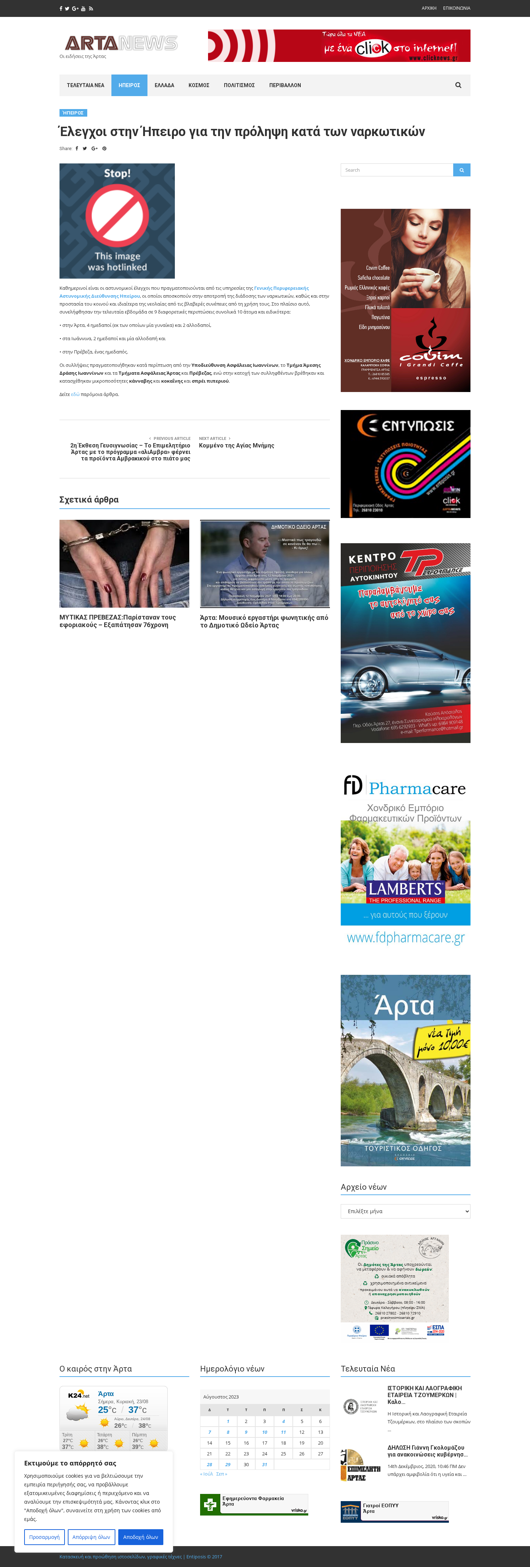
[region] (93, 1502)
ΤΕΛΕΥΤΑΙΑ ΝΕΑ (85, 85)
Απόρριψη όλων (91, 1537)
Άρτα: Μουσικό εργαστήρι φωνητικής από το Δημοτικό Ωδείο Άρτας (264, 621)
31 (264, 1464)
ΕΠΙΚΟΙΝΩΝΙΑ (457, 8)
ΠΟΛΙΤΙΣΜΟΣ (239, 85)
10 (264, 1432)
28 (209, 1464)
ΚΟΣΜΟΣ (199, 85)
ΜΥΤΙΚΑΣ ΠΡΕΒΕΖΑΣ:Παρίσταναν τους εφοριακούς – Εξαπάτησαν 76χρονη (117, 621)
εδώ (75, 394)
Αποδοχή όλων (140, 1537)
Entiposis (196, 1556)
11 (283, 1432)
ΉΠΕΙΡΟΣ (129, 85)
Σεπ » (221, 1474)
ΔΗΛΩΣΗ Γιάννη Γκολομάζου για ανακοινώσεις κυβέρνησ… (428, 1451)
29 (227, 1464)
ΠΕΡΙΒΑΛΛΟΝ (285, 85)
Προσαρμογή (44, 1537)
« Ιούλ (206, 1474)
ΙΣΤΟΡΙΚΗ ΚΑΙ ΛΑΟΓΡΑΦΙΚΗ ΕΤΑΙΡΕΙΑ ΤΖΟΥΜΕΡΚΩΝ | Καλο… (425, 1395)
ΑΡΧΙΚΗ (429, 8)
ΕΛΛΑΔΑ (164, 85)
